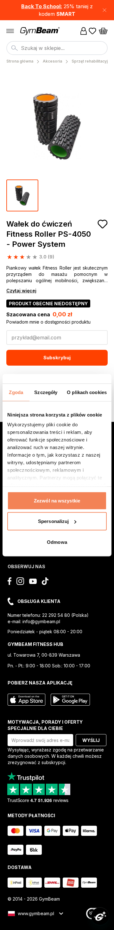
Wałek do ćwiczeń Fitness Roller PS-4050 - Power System (48, 234)
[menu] (10, 31)
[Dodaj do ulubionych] (103, 224)
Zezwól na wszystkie (57, 500)
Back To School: (41, 6)
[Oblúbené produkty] (92, 31)
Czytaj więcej (21, 290)
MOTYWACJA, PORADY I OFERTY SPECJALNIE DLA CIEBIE (45, 725)
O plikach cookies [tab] (87, 392)
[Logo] (40, 31)
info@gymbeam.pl (41, 621)
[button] (57, 10)
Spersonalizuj (53, 521)
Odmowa (57, 541)
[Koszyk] (103, 31)
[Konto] (83, 31)
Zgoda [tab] (16, 392)
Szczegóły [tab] (45, 392)
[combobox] (57, 48)
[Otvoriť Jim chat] (100, 916)
